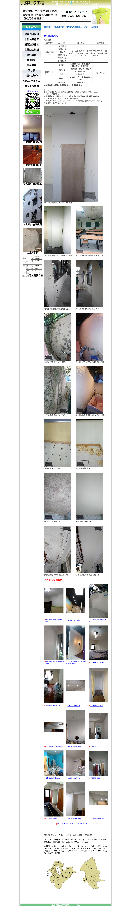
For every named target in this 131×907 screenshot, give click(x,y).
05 (70, 824)
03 (65, 824)
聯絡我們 (95, 4)
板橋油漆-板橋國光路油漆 (53, 705)
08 (78, 824)
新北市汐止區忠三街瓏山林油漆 (54, 746)
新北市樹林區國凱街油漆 (74, 746)
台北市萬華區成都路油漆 (74, 818)
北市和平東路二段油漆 (74, 706)
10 (83, 824)
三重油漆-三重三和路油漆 (97, 662)
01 (59, 824)
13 (91, 824)
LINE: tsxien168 (32, 91)
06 (73, 824)
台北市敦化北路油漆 (51, 818)
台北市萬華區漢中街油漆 (97, 818)
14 (94, 824)
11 (86, 824)
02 (62, 824)
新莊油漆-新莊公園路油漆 (75, 620)
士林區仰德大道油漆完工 (53, 778)
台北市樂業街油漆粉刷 (96, 706)
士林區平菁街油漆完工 (96, 746)
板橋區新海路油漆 (95, 778)
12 (89, 824)
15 (97, 824)
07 (75, 824)
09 (81, 824)
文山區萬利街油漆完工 (74, 778)
